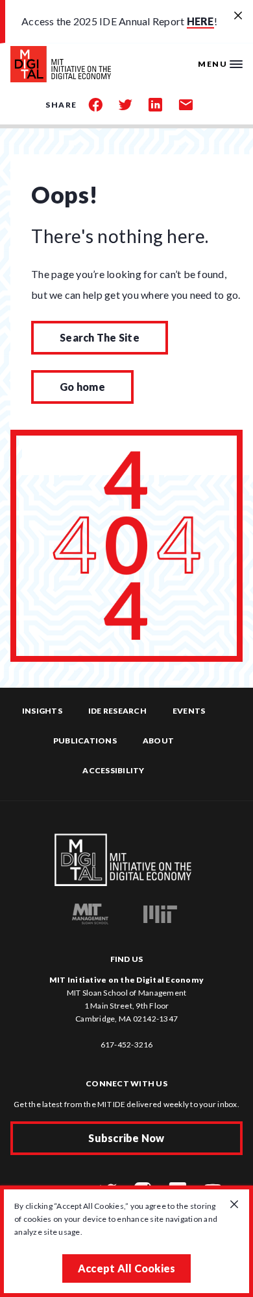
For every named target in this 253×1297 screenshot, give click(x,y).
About (158, 740)
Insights (42, 711)
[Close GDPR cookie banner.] (234, 1205)
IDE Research (117, 711)
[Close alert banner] (238, 16)
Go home (82, 386)
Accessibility (113, 770)
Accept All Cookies (127, 1268)
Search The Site (99, 337)
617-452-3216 (127, 1044)
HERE (200, 21)
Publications (85, 740)
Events (189, 711)
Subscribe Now (126, 1138)
